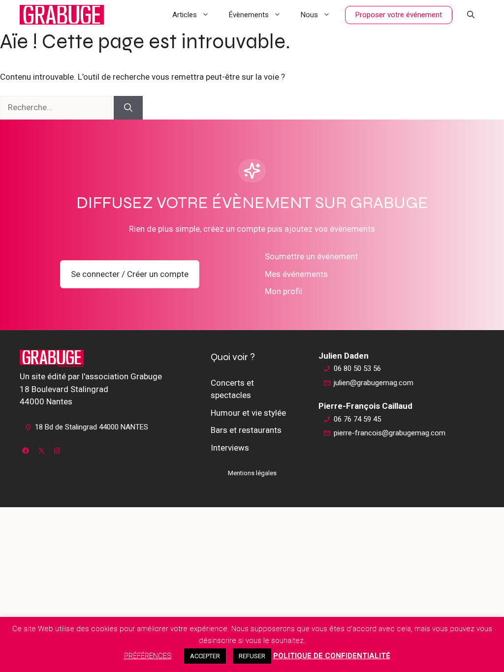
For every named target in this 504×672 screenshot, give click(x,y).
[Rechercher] (128, 108)
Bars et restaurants (246, 430)
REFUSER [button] (252, 656)
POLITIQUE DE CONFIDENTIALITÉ (331, 655)
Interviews (230, 448)
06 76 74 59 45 (357, 419)
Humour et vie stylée (248, 413)
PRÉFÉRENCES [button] (148, 655)
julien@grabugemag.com (373, 382)
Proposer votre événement (398, 14)
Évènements (249, 14)
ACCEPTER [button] (205, 656)
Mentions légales (252, 473)
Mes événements (296, 274)
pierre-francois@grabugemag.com (389, 432)
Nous (309, 14)
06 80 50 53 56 (357, 368)
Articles (184, 14)
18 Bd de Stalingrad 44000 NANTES (91, 427)
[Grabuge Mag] (62, 15)
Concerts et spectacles (232, 389)
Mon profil (283, 291)
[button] (470, 15)
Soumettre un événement (311, 256)
